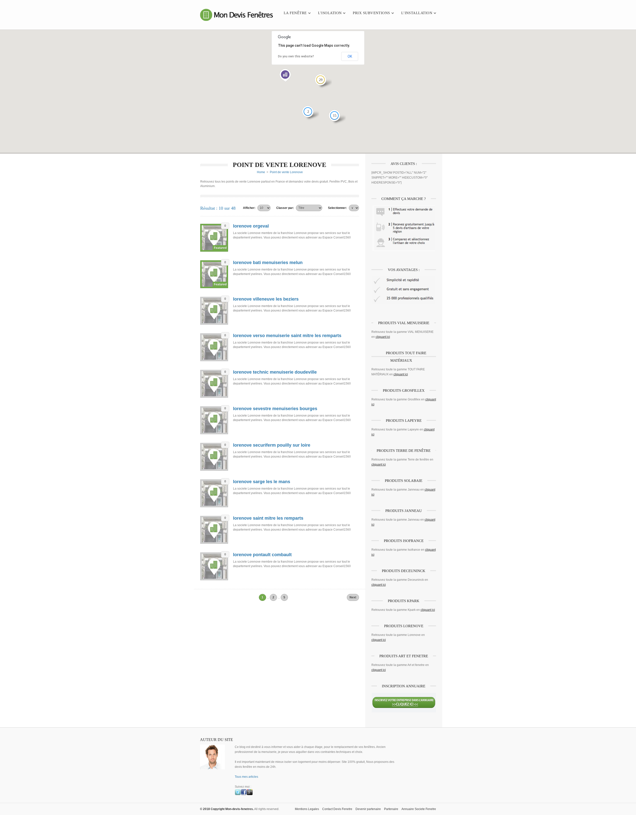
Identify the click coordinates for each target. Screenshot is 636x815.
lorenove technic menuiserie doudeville (275, 372)
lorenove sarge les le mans (261, 481)
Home (261, 172)
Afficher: (249, 208)
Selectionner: (337, 208)
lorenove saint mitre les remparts (268, 518)
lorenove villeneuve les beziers (266, 299)
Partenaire (391, 809)
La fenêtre (295, 13)
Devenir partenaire (368, 809)
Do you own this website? (296, 56)
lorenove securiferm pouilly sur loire (271, 445)
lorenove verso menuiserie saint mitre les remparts (287, 335)
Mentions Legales (307, 809)
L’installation (416, 13)
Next (353, 597)
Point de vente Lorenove (286, 172)
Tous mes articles (246, 776)
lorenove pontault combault (262, 554)
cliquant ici (383, 337)
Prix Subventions (371, 13)
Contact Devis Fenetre (337, 809)
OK (350, 56)
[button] (285, 75)
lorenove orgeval (251, 226)
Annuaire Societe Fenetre (418, 809)
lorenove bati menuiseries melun (268, 262)
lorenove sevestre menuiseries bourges (275, 408)
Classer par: (285, 208)
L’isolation (330, 13)
